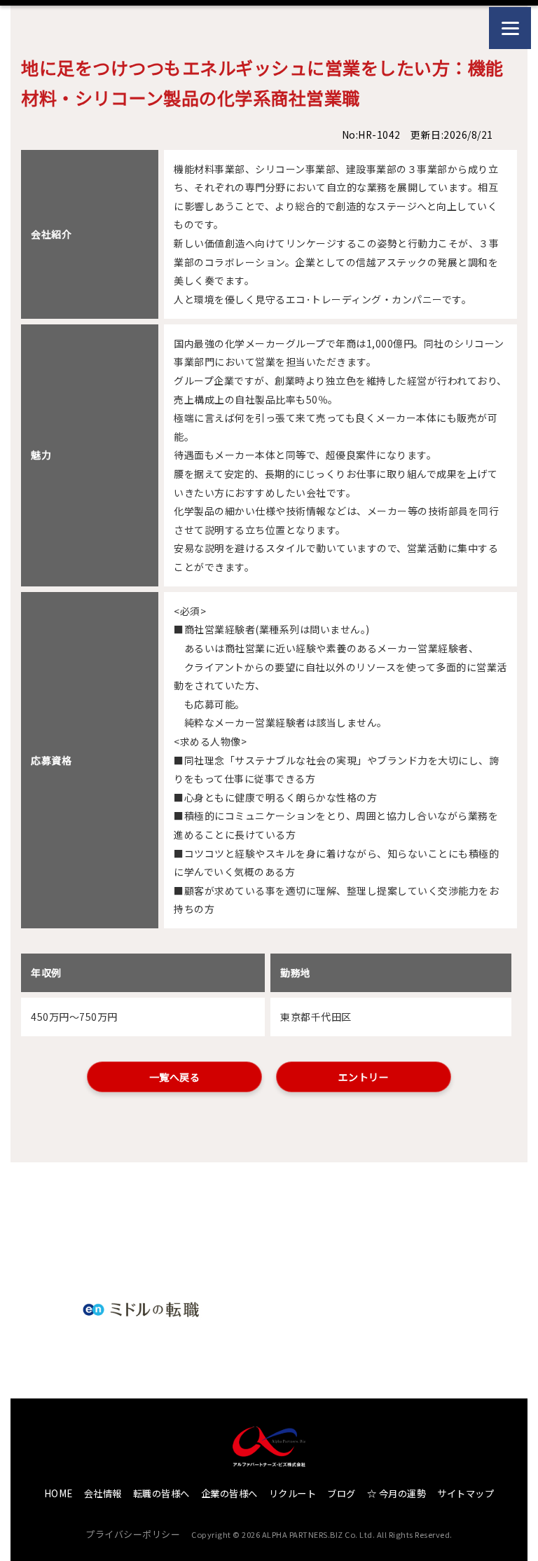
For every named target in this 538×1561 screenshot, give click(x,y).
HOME (58, 1493)
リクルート (293, 1493)
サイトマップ (465, 1493)
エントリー (363, 1077)
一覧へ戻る (174, 1077)
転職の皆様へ (161, 1493)
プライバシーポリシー (132, 1534)
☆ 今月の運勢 (397, 1493)
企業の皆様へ (229, 1493)
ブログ (341, 1493)
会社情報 (103, 1493)
